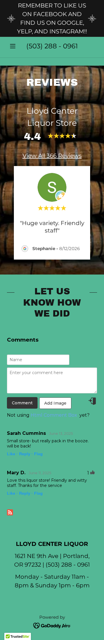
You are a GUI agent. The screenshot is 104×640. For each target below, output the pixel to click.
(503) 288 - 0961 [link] (52, 46)
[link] (52, 625)
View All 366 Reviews (52, 155)
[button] (14, 46)
